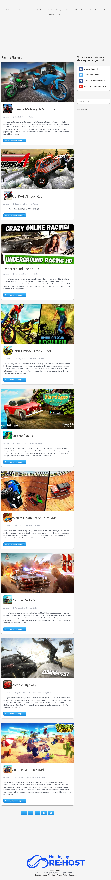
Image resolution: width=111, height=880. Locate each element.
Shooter (84, 10)
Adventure (18, 10)
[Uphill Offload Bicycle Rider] (37, 324)
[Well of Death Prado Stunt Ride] (37, 491)
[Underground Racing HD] (37, 244)
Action (8, 10)
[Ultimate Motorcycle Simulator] (37, 82)
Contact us (73, 875)
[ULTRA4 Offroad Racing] (37, 169)
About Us (37, 875)
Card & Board (39, 10)
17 (44, 813)
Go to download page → (14, 140)
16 (37, 813)
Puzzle (49, 10)
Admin (8, 117)
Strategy (52, 14)
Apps (60, 14)
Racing (58, 10)
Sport (103, 10)
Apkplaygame (55, 870)
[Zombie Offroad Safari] (37, 743)
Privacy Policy (62, 875)
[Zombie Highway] (37, 658)
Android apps (82, 109)
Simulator (94, 10)
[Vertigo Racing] (37, 409)
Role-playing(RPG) (71, 10)
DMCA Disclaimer (49, 875)
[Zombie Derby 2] (37, 573)
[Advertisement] (55, 37)
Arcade (28, 10)
